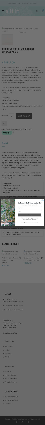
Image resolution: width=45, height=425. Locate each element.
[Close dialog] (42, 200)
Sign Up (30, 215)
